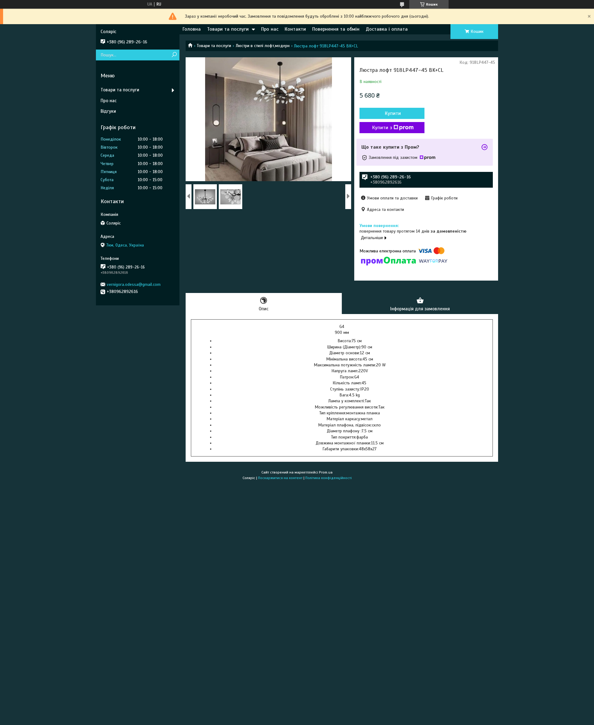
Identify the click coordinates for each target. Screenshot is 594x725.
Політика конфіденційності (328, 478)
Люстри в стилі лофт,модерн (263, 45)
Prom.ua (326, 472)
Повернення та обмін (335, 29)
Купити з (382, 127)
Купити (393, 113)
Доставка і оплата (387, 29)
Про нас (269, 29)
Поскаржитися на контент (280, 478)
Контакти (295, 29)
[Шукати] (174, 55)
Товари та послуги (228, 29)
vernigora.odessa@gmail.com (134, 284)
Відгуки (108, 111)
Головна (192, 29)
